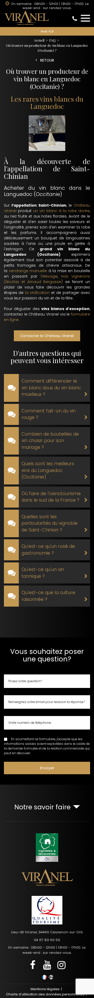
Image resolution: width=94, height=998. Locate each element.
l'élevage (49, 276)
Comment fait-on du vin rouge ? (48, 414)
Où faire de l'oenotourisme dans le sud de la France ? (51, 496)
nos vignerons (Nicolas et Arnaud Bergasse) (47, 279)
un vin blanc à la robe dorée (61, 210)
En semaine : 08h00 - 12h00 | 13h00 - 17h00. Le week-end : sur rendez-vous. (47, 950)
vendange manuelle (28, 270)
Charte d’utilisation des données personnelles (45, 994)
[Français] (44, 977)
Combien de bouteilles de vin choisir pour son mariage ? (50, 440)
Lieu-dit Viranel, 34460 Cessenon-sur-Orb (47, 932)
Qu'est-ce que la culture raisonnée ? (48, 595)
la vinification (37, 292)
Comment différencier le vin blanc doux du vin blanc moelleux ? (51, 387)
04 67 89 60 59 (47, 939)
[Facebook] (32, 965)
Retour (47, 60)
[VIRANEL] (47, 18)
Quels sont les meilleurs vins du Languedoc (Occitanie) (47, 470)
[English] (51, 977)
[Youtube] (47, 965)
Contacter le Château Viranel (47, 335)
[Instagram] (61, 965)
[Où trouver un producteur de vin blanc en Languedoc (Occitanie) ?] (47, 134)
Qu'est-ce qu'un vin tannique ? (42, 572)
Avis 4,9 (47, 31)
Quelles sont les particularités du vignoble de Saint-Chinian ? (49, 523)
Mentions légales (45, 989)
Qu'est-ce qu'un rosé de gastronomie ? (48, 549)
